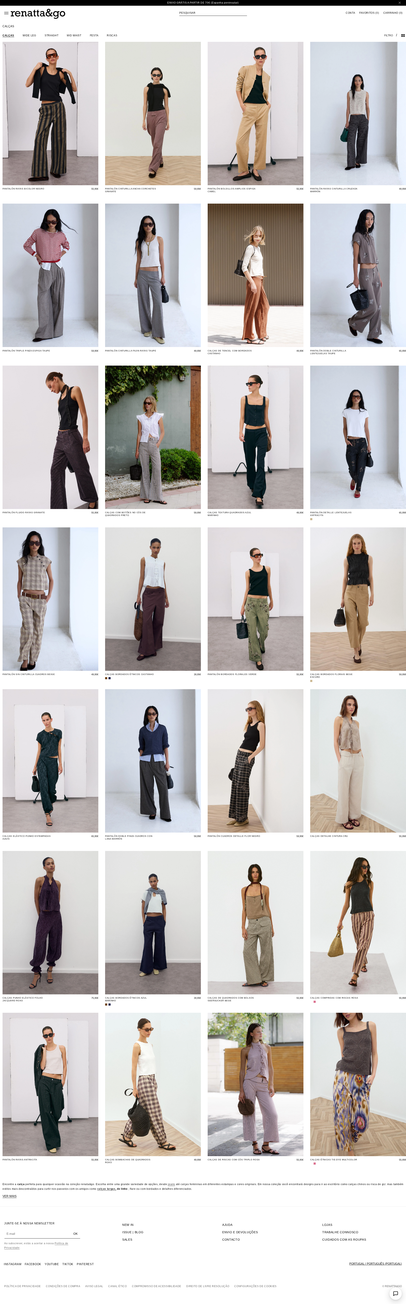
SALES (127, 1239)
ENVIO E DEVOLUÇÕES (240, 1232)
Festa (94, 35)
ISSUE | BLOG (132, 1232)
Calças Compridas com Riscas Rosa (334, 998)
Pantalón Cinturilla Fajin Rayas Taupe (130, 351)
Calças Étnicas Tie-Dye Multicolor (333, 1159)
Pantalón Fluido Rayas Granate (24, 512)
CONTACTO (231, 1239)
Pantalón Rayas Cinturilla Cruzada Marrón (333, 190)
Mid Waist (74, 35)
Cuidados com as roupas (344, 1239)
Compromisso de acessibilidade (156, 1286)
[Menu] (6, 13)
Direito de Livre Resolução (207, 1286)
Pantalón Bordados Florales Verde (232, 674)
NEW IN (128, 1224)
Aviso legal (94, 1286)
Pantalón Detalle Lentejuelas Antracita (331, 513)
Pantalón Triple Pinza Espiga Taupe (26, 351)
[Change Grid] (403, 35)
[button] (213, 13)
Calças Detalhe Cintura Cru (329, 836)
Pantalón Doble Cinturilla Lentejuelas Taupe (328, 352)
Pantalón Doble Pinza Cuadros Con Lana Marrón (128, 837)
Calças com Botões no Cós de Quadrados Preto (125, 513)
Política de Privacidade (22, 1286)
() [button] (369, 13)
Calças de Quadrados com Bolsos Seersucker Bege (231, 999)
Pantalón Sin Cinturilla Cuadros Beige (29, 674)
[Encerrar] (399, 3)
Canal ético (117, 1286)
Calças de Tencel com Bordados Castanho (230, 352)
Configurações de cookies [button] (255, 1286)
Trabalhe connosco (340, 1232)
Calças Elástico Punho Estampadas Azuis (27, 837)
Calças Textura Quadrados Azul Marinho (229, 513)
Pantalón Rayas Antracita (20, 1159)
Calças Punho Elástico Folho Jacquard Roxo (23, 999)
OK (75, 1233)
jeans (171, 1184)
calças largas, (106, 1188)
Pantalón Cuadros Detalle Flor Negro (234, 836)
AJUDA (227, 1224)
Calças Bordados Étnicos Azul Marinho (126, 999)
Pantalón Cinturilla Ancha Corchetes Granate (130, 190)
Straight (52, 35)
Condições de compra (63, 1286)
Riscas (112, 35)
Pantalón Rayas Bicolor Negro (23, 189)
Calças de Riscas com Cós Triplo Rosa (234, 1159)
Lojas (327, 1224)
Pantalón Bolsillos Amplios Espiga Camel (231, 190)
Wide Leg (29, 35)
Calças (8, 35)
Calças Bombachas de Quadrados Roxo (127, 1161)
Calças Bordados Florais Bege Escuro (331, 675)
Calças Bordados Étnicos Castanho (129, 674)
